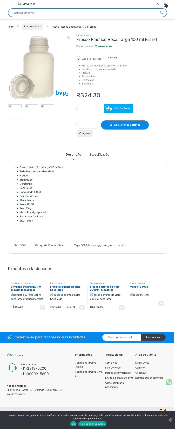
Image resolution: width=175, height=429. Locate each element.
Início (11, 26)
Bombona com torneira (22, 283)
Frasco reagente (58, 283)
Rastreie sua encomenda (149, 377)
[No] (170, 420)
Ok (73, 423)
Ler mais (122, 307)
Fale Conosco (113, 367)
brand (105, 245)
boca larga (94, 245)
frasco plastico (117, 245)
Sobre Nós (111, 362)
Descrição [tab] (73, 154)
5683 (84, 245)
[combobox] (82, 13)
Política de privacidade (118, 372)
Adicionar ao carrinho (127, 124)
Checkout (140, 372)
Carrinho (140, 367)
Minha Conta (142, 362)
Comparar (111, 57)
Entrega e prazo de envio (119, 377)
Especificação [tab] (99, 154)
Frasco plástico (32, 26)
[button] (68, 37)
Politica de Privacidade (92, 423)
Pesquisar (162, 13)
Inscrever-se (153, 337)
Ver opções (80, 307)
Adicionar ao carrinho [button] (40, 307)
